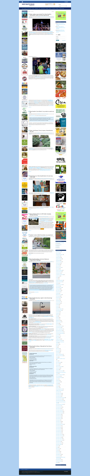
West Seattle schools (58, 437)
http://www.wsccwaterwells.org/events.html (34, 289)
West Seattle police (58, 428)
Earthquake (57, 293)
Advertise (25, 8)
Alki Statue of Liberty (59, 261)
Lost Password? (63, 40)
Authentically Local (37, 321)
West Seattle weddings (59, 444)
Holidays (42, 178)
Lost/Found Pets (43, 8)
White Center (58, 448)
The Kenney (57, 380)
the (39, 168)
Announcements (58, 263)
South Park (57, 369)
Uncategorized (58, 384)
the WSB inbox (33, 115)
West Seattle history (58, 414)
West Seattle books (58, 396)
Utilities (57, 386)
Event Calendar (29, 8)
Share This (30, 171)
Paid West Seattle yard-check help (60, 242)
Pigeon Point (57, 348)
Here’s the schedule (51, 105)
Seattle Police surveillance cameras (60, 358)
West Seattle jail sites (58, 417)
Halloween (57, 314)
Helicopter (57, 317)
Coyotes (57, 277)
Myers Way (57, 337)
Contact (33, 8)
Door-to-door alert (58, 290)
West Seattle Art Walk (59, 393)
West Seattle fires (58, 408)
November (26, 469)
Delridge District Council (59, 284)
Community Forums (61, 8)
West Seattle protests (58, 431)
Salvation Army (38, 167)
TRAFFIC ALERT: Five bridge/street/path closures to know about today (60, 24)
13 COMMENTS (38, 216)
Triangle (57, 383)
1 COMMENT (38, 300)
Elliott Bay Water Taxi (59, 294)
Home (22, 8)
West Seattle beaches (58, 394)
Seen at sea (57, 363)
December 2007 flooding (59, 281)
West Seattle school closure (59, 435)
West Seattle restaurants (59, 434)
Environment (58, 296)
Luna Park (57, 334)
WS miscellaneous (48, 300)
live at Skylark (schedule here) (48, 340)
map (52, 250)
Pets (56, 347)
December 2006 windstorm (59, 280)
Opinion (57, 345)
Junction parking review (59, 326)
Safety (42, 216)
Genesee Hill (57, 311)
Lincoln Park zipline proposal (60, 333)
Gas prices (57, 306)
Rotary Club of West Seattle (59, 355)
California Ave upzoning (59, 270)
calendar (47, 316)
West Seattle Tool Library (48, 350)
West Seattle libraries (58, 418)
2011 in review (58, 253)
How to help (57, 324)
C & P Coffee (34, 340)
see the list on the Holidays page (37, 322)
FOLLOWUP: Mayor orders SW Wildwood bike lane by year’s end (60, 31)
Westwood (57, 445)
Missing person (58, 336)
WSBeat (57, 462)
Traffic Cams (53, 8)
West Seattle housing (58, 415)
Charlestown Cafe (58, 273)
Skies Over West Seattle (59, 366)
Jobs (39, 8)
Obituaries (47, 8)
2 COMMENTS (38, 178)
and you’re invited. (49, 334)
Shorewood (57, 365)
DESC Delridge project (59, 287)
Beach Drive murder (58, 267)
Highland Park (58, 320)
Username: (57, 36)
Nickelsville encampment (59, 340)
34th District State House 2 (59, 254)
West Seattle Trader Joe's (59, 438)
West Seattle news (45, 216)
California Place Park (59, 271)
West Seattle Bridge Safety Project (60, 397)
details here (46, 327)
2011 (23, 469)
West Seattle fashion (58, 405)
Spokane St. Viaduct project (59, 374)
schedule (49, 339)
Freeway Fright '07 (58, 301)
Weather (57, 8)
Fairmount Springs (58, 297)
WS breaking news (58, 454)
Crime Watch (36, 8)
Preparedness (58, 351)
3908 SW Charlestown (42, 329)
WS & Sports (57, 451)
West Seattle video (58, 441)
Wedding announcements (59, 390)
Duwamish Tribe (58, 291)
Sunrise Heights (58, 376)
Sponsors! (50, 8)
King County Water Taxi (59, 330)
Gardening (57, 304)
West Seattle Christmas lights (59, 400)
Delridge (57, 283)
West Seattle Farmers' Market (59, 404)
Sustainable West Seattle (47, 178)
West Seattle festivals (58, 407)
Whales (57, 447)
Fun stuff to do (58, 303)
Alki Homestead (58, 260)
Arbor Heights (58, 264)
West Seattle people (58, 427)
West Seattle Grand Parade (59, 411)
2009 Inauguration (58, 251)
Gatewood (57, 307)
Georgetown (57, 313)
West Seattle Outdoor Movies (59, 424)
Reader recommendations (59, 354)
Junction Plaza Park (58, 327)
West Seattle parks (58, 425)
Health (57, 316)
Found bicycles (58, 300)
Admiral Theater (46, 339)
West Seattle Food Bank (33, 167)
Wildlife (57, 450)
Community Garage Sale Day (59, 274)
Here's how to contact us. (40, 471)
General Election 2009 (59, 310)
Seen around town (58, 362)
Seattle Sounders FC (50, 33)
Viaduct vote (57, 387)
